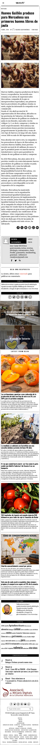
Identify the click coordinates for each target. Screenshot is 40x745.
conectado (23, 274)
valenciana (26, 648)
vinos (35, 648)
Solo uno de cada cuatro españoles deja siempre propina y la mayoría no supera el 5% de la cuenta (19, 583)
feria (10, 637)
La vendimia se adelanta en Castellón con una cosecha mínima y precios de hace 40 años (17, 447)
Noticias (4, 9)
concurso (32, 633)
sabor (33, 644)
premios (27, 641)
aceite (7, 626)
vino (31, 648)
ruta (30, 643)
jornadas (24, 637)
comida (14, 633)
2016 (2, 625)
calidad (17, 629)
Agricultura (13, 625)
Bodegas (11, 629)
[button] (30, 708)
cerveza (35, 629)
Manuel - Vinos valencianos (14, 678)
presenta (33, 640)
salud (36, 644)
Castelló (31, 629)
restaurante (15, 643)
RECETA (8, 643)
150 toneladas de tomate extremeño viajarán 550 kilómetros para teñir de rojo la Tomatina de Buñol (19, 516)
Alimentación (28, 626)
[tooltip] (18, 227)
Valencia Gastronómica (22, 30)
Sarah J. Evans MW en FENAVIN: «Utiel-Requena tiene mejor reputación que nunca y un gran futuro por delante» (21, 671)
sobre (2, 648)
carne (22, 629)
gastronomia (17, 636)
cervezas (3, 633)
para (23, 640)
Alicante (21, 625)
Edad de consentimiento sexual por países (16, 566)
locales (29, 636)
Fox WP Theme (31, 713)
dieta (7, 636)
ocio (16, 641)
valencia (18, 647)
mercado (8, 640)
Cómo (3, 636)
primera (3, 644)
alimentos (5, 629)
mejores (3, 641)
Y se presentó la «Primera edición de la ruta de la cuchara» (21, 682)
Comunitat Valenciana (22, 633)
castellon (26, 629)
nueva (13, 640)
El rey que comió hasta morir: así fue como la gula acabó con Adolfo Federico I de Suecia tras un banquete (19, 466)
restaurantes (24, 644)
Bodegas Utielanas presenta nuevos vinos (18, 662)
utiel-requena (8, 648)
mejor (33, 636)
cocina (9, 632)
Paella (19, 641)
